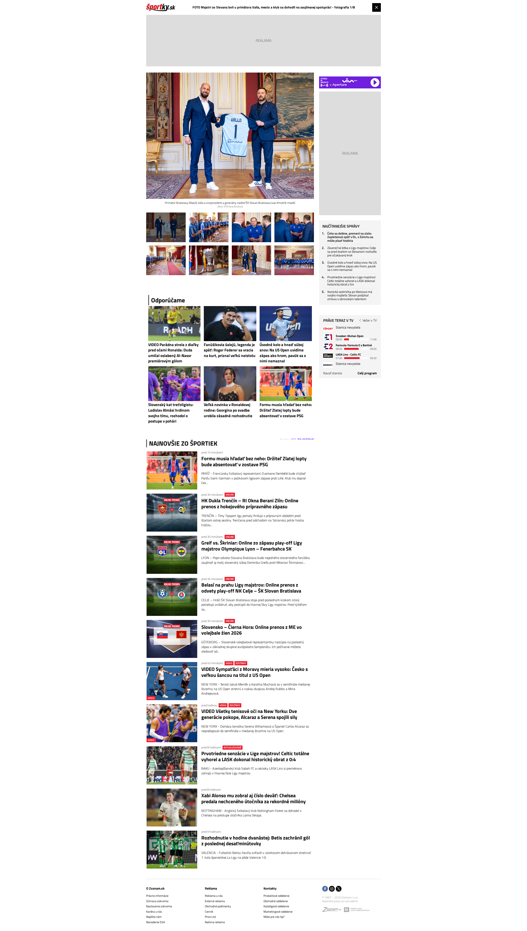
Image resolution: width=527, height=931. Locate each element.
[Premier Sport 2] (328, 365)
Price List (210, 917)
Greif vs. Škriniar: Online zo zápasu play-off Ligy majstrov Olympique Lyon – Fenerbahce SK (251, 546)
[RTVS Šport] (328, 328)
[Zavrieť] (376, 7)
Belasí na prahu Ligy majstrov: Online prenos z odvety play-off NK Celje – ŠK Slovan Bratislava (251, 588)
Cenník (209, 911)
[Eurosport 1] (328, 337)
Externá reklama (215, 901)
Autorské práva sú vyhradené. (340, 901)
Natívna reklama (215, 922)
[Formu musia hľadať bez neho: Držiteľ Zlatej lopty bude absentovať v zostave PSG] (172, 470)
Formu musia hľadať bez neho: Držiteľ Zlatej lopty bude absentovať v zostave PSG (254, 461)
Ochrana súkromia (157, 901)
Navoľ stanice (332, 373)
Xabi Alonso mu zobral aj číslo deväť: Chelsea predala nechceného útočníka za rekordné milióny (253, 798)
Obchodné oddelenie (276, 901)
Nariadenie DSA (155, 922)
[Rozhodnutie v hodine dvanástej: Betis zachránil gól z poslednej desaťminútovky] (172, 850)
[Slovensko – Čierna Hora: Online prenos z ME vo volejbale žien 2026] (172, 639)
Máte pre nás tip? (274, 917)
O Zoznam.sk (155, 888)
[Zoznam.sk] (333, 910)
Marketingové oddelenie (278, 911)
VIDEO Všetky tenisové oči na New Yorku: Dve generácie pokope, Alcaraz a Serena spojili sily (249, 714)
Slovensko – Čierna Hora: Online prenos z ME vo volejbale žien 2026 (251, 630)
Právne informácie (157, 895)
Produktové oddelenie (276, 895)
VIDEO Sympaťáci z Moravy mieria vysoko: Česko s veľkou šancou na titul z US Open (254, 672)
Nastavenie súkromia (159, 906)
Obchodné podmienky (218, 906)
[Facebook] (325, 889)
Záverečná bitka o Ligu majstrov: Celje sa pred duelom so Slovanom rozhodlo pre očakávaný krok (352, 251)
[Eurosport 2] (328, 346)
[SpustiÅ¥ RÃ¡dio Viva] (349, 80)
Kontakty (270, 888)
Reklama (211, 888)
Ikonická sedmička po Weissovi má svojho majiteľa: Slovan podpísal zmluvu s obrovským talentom (349, 295)
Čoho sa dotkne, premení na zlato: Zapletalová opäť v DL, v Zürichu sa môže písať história (350, 237)
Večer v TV (370, 320)
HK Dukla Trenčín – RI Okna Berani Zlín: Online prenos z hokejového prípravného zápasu (249, 504)
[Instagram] (332, 889)
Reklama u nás (214, 895)
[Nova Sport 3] (328, 355)
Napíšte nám (154, 917)
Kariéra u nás (154, 911)
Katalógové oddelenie (276, 906)
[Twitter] (339, 889)
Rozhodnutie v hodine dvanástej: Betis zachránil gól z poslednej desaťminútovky (255, 841)
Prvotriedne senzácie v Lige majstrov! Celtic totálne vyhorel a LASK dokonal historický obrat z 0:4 (255, 756)
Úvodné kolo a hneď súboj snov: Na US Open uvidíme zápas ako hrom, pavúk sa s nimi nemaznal (352, 266)
